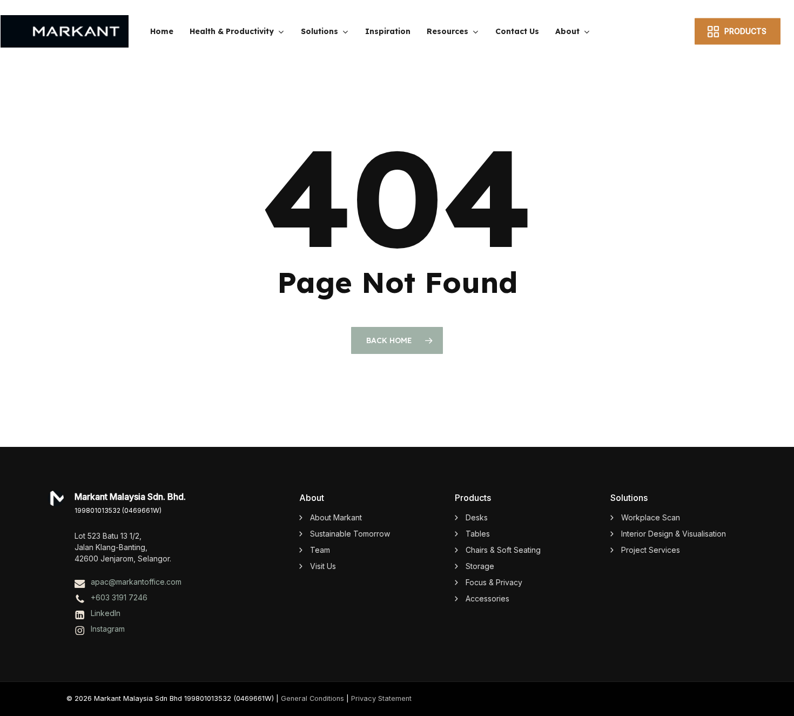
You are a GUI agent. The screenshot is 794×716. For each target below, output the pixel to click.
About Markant (336, 517)
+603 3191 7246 (119, 597)
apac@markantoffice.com (136, 581)
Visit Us (323, 566)
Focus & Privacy (494, 582)
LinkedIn (105, 613)
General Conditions (312, 698)
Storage (480, 566)
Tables (478, 533)
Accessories (487, 598)
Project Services (650, 549)
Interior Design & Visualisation (673, 533)
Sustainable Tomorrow (350, 533)
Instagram (108, 628)
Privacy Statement (381, 698)
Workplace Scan (650, 517)
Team (320, 549)
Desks (477, 517)
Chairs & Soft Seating (503, 549)
